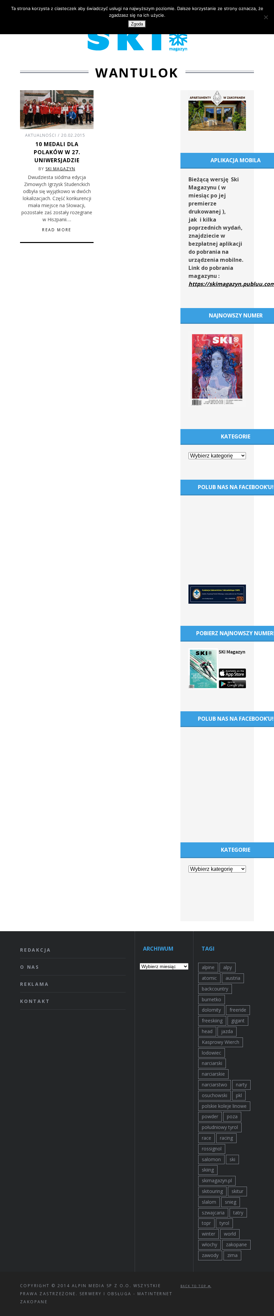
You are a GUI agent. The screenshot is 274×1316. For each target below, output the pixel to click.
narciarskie (213, 1074)
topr (206, 1223)
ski (232, 1159)
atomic (209, 978)
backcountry (215, 988)
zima (232, 1255)
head (207, 1031)
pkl (239, 1095)
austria (233, 978)
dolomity (211, 1010)
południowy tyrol (220, 1127)
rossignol (212, 1148)
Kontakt (35, 1001)
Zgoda (137, 23)
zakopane (236, 1244)
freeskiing (212, 1020)
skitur (237, 1191)
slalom (209, 1202)
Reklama (34, 984)
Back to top (194, 1286)
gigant (238, 1020)
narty (241, 1084)
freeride (238, 1010)
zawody (210, 1255)
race (206, 1138)
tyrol (224, 1223)
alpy (227, 967)
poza (232, 1116)
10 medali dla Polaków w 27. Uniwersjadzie (57, 152)
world (230, 1234)
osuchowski (214, 1095)
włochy (209, 1244)
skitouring (212, 1191)
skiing (208, 1170)
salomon (211, 1159)
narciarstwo (214, 1084)
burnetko (211, 999)
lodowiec (211, 1053)
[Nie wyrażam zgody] (265, 17)
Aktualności (40, 135)
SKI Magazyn (60, 169)
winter (208, 1234)
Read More (57, 230)
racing (226, 1138)
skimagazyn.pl (217, 1180)
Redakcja (35, 950)
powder (210, 1116)
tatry (238, 1212)
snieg (230, 1202)
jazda (227, 1031)
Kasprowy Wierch (220, 1042)
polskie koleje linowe (224, 1106)
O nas (29, 967)
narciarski (212, 1063)
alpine (208, 967)
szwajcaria (213, 1212)
